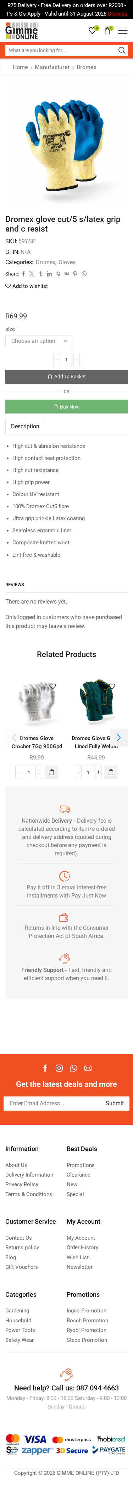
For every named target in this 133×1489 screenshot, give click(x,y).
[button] (51, 772)
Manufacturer (52, 67)
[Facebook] (45, 1068)
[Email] (88, 1068)
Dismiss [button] (117, 14)
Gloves (67, 262)
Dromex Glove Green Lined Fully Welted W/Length (96, 746)
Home (20, 67)
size (10, 329)
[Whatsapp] (73, 1068)
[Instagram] (59, 1068)
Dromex (86, 67)
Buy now (70, 407)
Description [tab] (25, 426)
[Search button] (122, 50)
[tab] (25, 426)
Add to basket (70, 376)
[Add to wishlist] (53, 686)
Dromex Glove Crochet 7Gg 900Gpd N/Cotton (37, 746)
